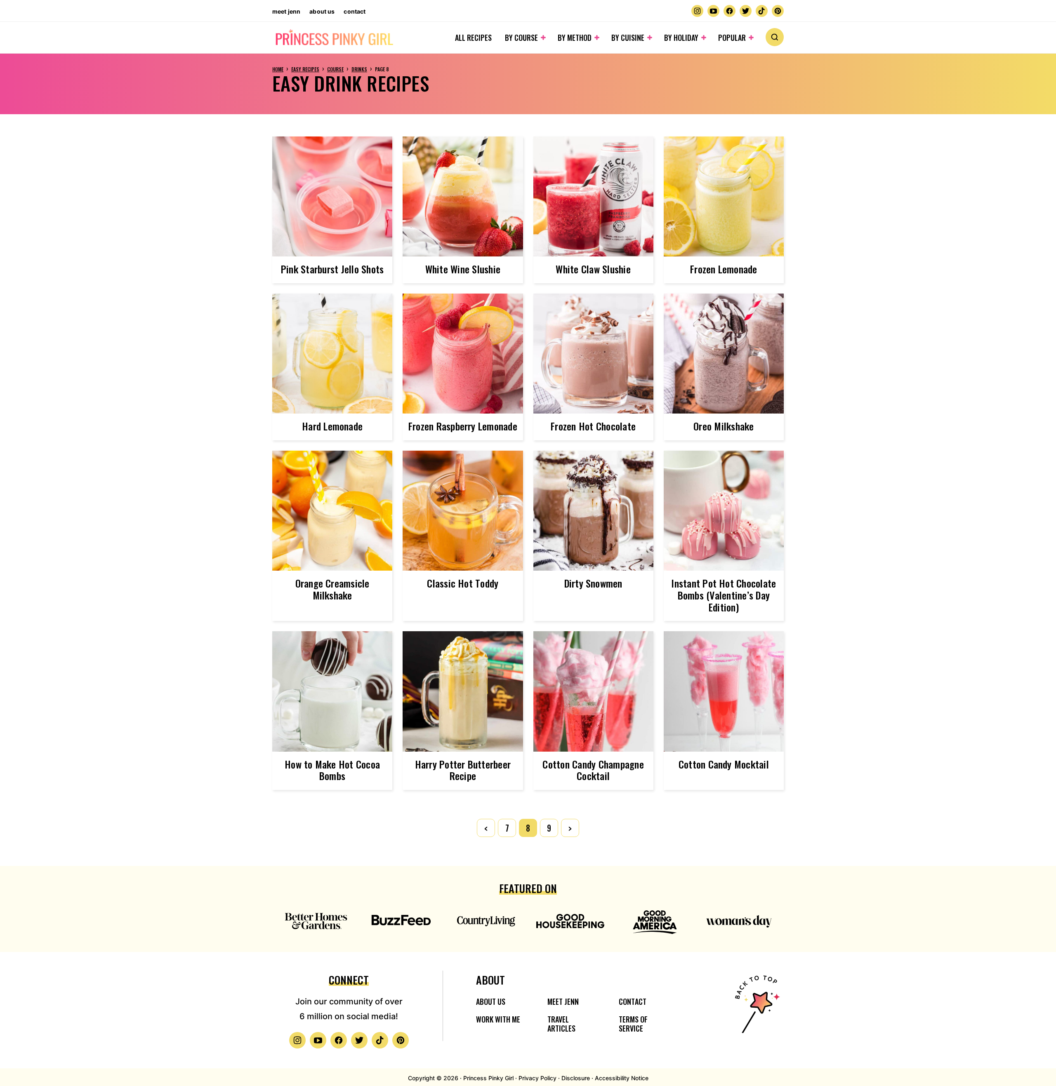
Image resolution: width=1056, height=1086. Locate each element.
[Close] (661, 464)
